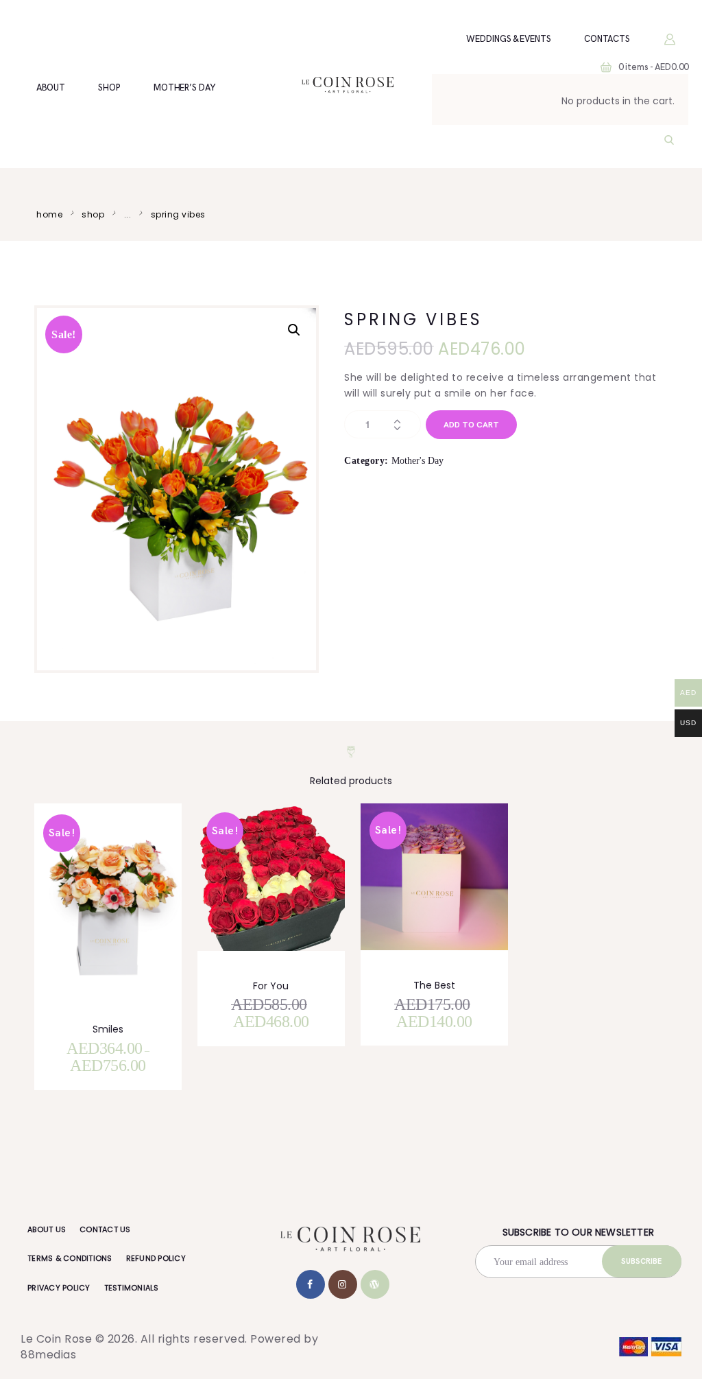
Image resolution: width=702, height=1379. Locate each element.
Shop (93, 214)
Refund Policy (156, 1258)
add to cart (471, 425)
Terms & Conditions (69, 1258)
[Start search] (669, 140)
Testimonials (131, 1287)
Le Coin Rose (56, 1339)
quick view (116, 917)
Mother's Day (417, 461)
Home (49, 214)
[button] (294, 330)
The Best (434, 985)
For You (271, 985)
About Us (46, 1229)
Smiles (108, 1029)
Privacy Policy (58, 1287)
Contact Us (105, 1229)
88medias (48, 1355)
